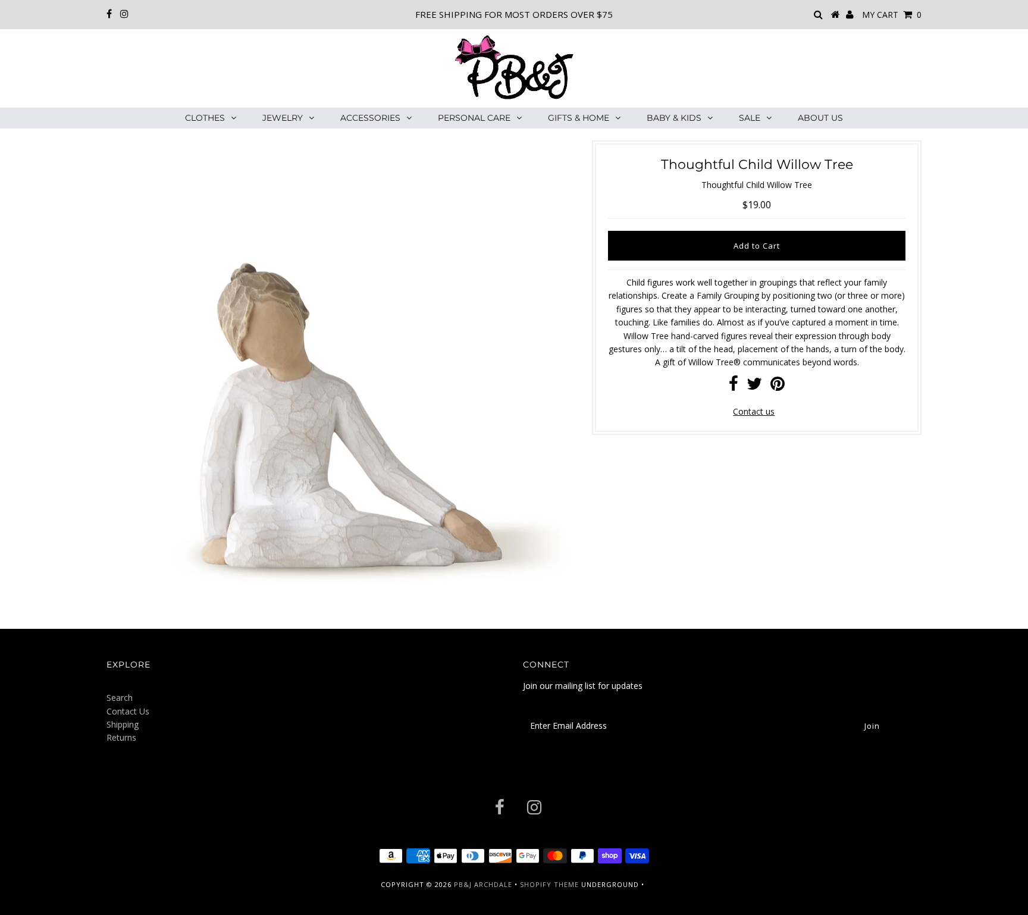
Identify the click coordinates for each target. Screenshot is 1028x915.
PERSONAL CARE (474, 117)
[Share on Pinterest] (777, 386)
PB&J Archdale (483, 884)
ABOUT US (820, 117)
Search (119, 697)
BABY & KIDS (674, 117)
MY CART (892, 14)
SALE (749, 117)
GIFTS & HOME (578, 117)
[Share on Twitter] (754, 386)
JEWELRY (282, 117)
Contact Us (127, 711)
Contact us (754, 411)
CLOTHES (205, 117)
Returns (121, 737)
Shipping (122, 724)
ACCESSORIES (370, 117)
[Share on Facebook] (733, 386)
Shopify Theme (549, 884)
